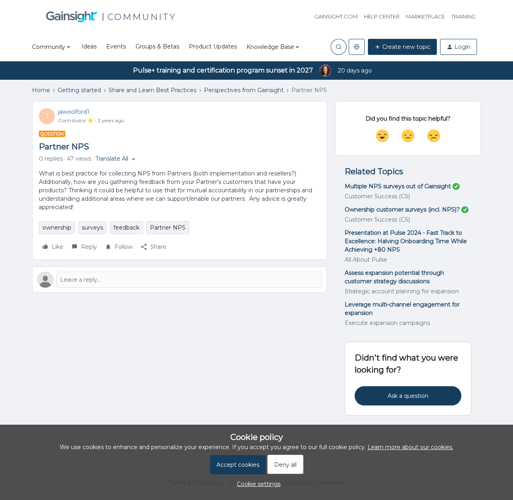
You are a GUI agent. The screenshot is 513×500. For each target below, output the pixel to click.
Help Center (382, 16)
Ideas (89, 46)
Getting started (79, 90)
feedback (126, 227)
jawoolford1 (73, 111)
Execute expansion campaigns (387, 323)
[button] (402, 47)
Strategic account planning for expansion (402, 291)
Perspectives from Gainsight (244, 90)
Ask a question (408, 395)
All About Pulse (366, 259)
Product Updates (213, 46)
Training (463, 16)
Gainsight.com (335, 16)
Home (41, 90)
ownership (56, 227)
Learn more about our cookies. (410, 447)
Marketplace (425, 16)
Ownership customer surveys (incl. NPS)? (402, 209)
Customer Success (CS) (377, 196)
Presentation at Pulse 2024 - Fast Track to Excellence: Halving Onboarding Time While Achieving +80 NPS (406, 241)
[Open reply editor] (179, 279)
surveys (92, 227)
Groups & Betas (157, 46)
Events (116, 46)
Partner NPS (168, 227)
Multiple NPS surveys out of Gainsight (398, 186)
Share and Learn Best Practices (152, 90)
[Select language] (357, 47)
